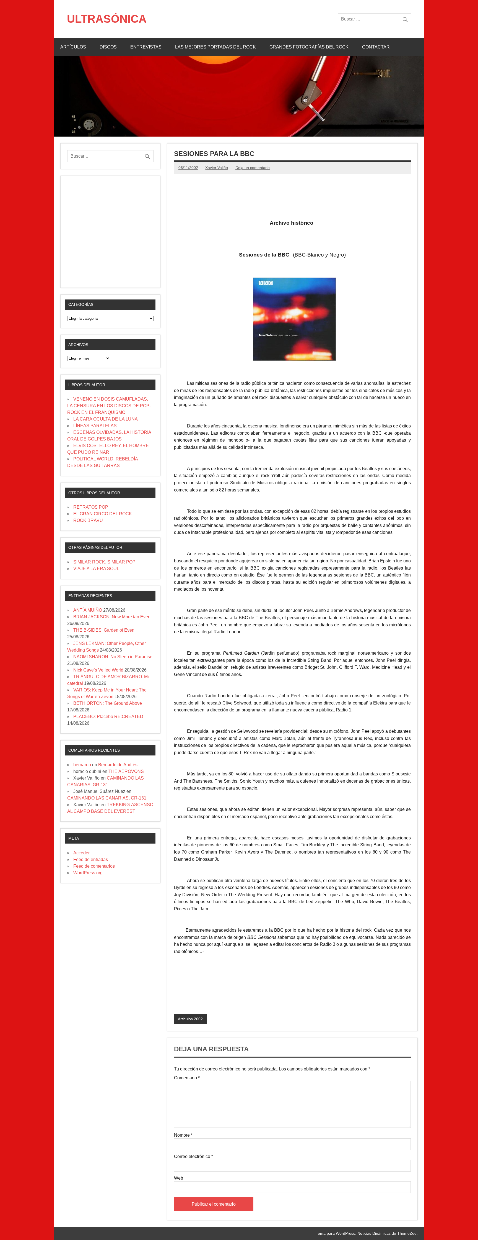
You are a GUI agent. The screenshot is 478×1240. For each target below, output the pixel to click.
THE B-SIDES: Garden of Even (103, 630)
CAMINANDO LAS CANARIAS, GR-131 (106, 798)
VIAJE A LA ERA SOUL (96, 568)
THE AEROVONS (126, 771)
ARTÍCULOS (73, 47)
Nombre (183, 1135)
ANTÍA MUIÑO (87, 610)
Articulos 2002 (190, 1019)
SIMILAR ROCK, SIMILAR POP (104, 562)
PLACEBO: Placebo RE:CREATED (108, 716)
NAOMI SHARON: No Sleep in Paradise (112, 656)
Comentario (187, 1078)
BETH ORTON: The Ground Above (107, 703)
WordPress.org (88, 872)
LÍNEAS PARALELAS (95, 425)
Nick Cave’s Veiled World (98, 670)
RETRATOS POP (90, 507)
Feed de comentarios (94, 866)
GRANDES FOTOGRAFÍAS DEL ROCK (309, 47)
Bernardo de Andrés (117, 764)
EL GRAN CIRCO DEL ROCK (102, 513)
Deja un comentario (252, 167)
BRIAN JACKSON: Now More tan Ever (111, 616)
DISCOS (108, 47)
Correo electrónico (193, 1156)
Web (178, 1178)
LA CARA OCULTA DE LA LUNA (105, 419)
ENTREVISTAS (146, 47)
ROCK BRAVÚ (88, 520)
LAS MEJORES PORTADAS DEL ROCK (215, 47)
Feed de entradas (90, 859)
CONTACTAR (376, 47)
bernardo (82, 764)
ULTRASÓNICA (107, 19)
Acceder (81, 852)
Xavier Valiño (216, 167)
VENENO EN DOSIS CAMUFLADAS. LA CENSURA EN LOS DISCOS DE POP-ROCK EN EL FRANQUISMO (109, 406)
